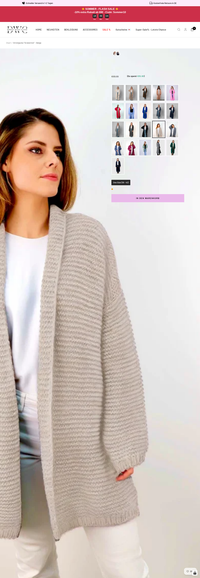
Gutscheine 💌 (123, 29)
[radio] (118, 92)
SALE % (106, 29)
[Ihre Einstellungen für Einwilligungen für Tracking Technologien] (195, 573)
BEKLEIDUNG (71, 29)
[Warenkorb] (192, 29)
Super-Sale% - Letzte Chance (151, 29)
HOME (39, 29)
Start (8, 43)
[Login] (185, 29)
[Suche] (179, 29)
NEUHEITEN (53, 29)
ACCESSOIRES (90, 29)
